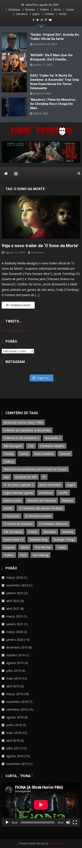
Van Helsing (40, 555)
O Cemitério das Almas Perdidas (41, 508)
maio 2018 (13, 733)
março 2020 (14, 632)
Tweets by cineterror (16, 331)
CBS (31, 446)
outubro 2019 (15, 655)
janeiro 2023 (14, 593)
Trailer (61, 547)
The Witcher (43, 547)
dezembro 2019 (17, 647)
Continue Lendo (20, 305)
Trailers (44, 9)
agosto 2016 (15, 756)
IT (44, 477)
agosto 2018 (15, 717)
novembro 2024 (17, 585)
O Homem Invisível (38, 516)
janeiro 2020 (14, 640)
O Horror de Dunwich (18, 524)
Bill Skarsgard (13, 446)
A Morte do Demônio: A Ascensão (27, 430)
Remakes (50, 532)
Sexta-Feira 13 (13, 539)
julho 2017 (13, 748)
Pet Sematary (13, 532)
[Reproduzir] (7, 822)
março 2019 (14, 694)
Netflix (8, 508)
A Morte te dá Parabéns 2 (21, 438)
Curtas (70, 9)
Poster (32, 532)
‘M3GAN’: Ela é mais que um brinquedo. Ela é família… (51, 57)
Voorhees (37, 252)
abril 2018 (13, 740)
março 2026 (14, 577)
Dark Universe (44, 454)
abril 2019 (13, 686)
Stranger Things (64, 539)
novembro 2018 (17, 702)
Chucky (8, 454)
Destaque (14, 9)
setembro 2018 (16, 709)
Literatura (22, 14)
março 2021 (14, 616)
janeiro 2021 (14, 624)
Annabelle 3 (53, 438)
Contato (49, 14)
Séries (57, 9)
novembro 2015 (17, 764)
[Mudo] (68, 822)
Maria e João (12, 500)
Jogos (36, 14)
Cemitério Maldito (52, 446)
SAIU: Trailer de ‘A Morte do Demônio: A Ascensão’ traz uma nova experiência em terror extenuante (54, 82)
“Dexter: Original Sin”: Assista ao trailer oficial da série (54, 37)
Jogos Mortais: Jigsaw (18, 493)
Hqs (6, 477)
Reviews (30, 9)
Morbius (67, 500)
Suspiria (9, 547)
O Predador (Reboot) (53, 524)
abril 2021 (13, 609)
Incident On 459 (26, 477)
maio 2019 (13, 678)
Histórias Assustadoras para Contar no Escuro (35, 469)
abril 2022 (13, 601)
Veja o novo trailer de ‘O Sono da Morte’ (40, 245)
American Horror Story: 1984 (23, 422)
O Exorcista (11, 516)
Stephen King (38, 539)
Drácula (65, 454)
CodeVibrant (56, 843)
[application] (41, 805)
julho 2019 (13, 671)
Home (62, 14)
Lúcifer (63, 493)
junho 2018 (14, 725)
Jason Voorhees (50, 485)
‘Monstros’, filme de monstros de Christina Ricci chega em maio (52, 104)
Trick (23, 555)
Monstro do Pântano (41, 500)
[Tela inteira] (75, 822)
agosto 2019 (15, 663)
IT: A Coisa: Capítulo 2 (18, 485)
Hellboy (9, 461)
